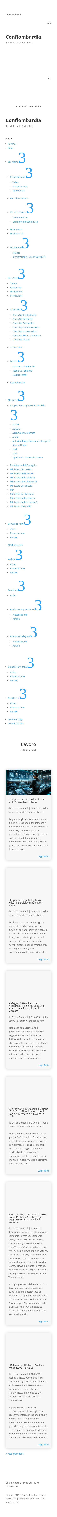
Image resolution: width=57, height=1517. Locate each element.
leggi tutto (43, 856)
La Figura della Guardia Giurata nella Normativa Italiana (26, 801)
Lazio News (14, 1258)
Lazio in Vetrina (38, 1254)
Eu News (37, 1243)
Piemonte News (16, 1269)
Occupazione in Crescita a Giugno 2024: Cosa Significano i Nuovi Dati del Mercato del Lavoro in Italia (28, 1112)
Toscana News (16, 1277)
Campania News (35, 1377)
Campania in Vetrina (19, 1235)
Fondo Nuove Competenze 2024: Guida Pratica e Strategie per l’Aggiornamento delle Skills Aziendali (27, 1218)
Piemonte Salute (32, 1392)
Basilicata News (39, 1232)
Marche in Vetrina (37, 1262)
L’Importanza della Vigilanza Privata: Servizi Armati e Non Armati (25, 902)
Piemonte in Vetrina (34, 1265)
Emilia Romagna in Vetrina (30, 1239)
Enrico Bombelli (20, 808)
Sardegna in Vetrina (36, 1269)
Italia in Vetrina (39, 1250)
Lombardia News (17, 1262)
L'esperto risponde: (26, 812)
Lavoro (40, 812)
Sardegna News (16, 1273)
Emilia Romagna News (20, 1243)
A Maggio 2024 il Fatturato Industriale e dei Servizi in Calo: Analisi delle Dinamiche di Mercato (26, 1007)
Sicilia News (32, 1396)
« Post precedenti (15, 1453)
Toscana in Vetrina (36, 1273)
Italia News (14, 1254)
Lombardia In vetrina (33, 1258)
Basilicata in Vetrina (18, 1232)
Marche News (15, 1265)
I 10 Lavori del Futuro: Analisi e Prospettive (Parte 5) (26, 1366)
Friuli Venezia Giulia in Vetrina (24, 1247)
